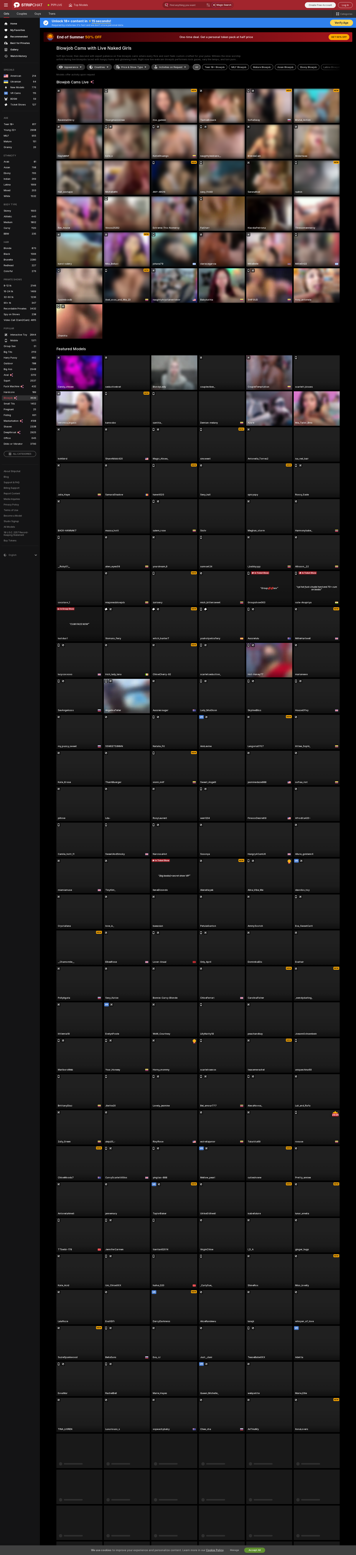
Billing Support (11, 488)
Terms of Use (11, 510)
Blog (6, 477)
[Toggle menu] (6, 5)
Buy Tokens (10, 540)
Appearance (71, 67)
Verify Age (341, 22)
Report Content (12, 493)
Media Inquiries (12, 499)
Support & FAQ (11, 482)
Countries (99, 67)
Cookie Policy (214, 1550)
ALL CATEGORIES (22, 454)
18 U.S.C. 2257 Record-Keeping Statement (16, 533)
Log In (345, 5)
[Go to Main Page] (28, 5)
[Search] (208, 5)
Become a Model (13, 516)
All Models (9, 527)
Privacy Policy (11, 504)
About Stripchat (12, 471)
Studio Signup (11, 521)
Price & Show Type (132, 67)
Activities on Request (170, 67)
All (196, 67)
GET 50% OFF (339, 37)
